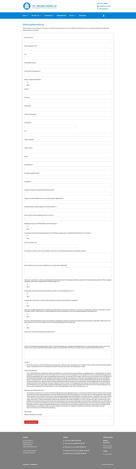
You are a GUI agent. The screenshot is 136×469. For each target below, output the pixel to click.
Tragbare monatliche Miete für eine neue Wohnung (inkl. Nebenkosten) (44, 198)
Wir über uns (35, 15)
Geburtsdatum (28, 165)
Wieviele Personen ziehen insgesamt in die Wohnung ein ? (40, 207)
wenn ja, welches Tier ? (30, 242)
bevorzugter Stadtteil (30, 62)
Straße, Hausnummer (30, 114)
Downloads (82, 15)
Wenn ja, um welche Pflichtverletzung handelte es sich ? (39, 332)
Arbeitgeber (27, 181)
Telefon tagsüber (29, 139)
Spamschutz (28, 411)
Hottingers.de (109, 464)
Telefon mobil (28, 148)
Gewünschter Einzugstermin (32, 71)
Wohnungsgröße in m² (31, 46)
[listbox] (68, 92)
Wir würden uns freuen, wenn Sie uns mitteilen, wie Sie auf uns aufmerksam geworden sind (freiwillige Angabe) (55, 251)
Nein (28, 85)
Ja (27, 82)
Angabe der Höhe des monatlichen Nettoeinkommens (39, 190)
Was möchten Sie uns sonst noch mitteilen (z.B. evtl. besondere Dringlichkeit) (45, 265)
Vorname (27, 97)
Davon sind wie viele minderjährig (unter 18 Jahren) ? (39, 215)
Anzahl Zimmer (29, 37)
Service (71, 15)
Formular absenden (31, 422)
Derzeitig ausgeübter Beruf (32, 173)
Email (26, 156)
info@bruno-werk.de (32, 446)
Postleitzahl (28, 122)
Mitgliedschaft (61, 15)
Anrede (26, 89)
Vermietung (48, 15)
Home (25, 15)
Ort (25, 54)
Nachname (27, 106)
